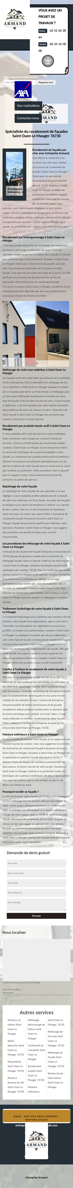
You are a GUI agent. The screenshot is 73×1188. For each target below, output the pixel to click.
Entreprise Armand (37, 1177)
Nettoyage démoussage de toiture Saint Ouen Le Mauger (36, 1029)
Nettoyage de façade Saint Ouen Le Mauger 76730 (56, 1059)
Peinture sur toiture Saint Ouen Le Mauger (14, 1027)
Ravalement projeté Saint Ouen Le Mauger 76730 (36, 1073)
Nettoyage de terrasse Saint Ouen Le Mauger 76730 (56, 1039)
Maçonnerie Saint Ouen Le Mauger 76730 (16, 1066)
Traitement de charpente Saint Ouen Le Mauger (36, 1052)
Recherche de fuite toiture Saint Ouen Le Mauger (55, 1080)
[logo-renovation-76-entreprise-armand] (36, 1141)
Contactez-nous (28, 118)
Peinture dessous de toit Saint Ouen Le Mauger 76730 (16, 1085)
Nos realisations (28, 106)
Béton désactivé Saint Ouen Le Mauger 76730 (16, 1048)
